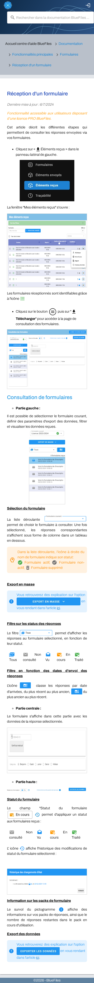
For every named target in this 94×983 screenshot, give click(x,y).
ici (58, 608)
